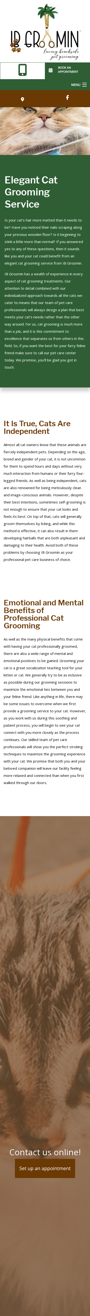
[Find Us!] (67, 98)
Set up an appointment (45, 1168)
